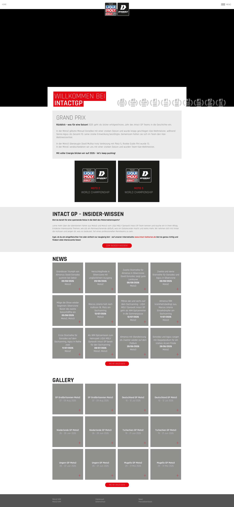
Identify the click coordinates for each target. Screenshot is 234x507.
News (141, 499)
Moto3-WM (56, 502)
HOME (4, 4)
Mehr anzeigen (117, 363)
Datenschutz (100, 502)
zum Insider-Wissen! (117, 245)
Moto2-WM (56, 499)
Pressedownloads (145, 502)
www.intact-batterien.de (145, 237)
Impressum (99, 499)
